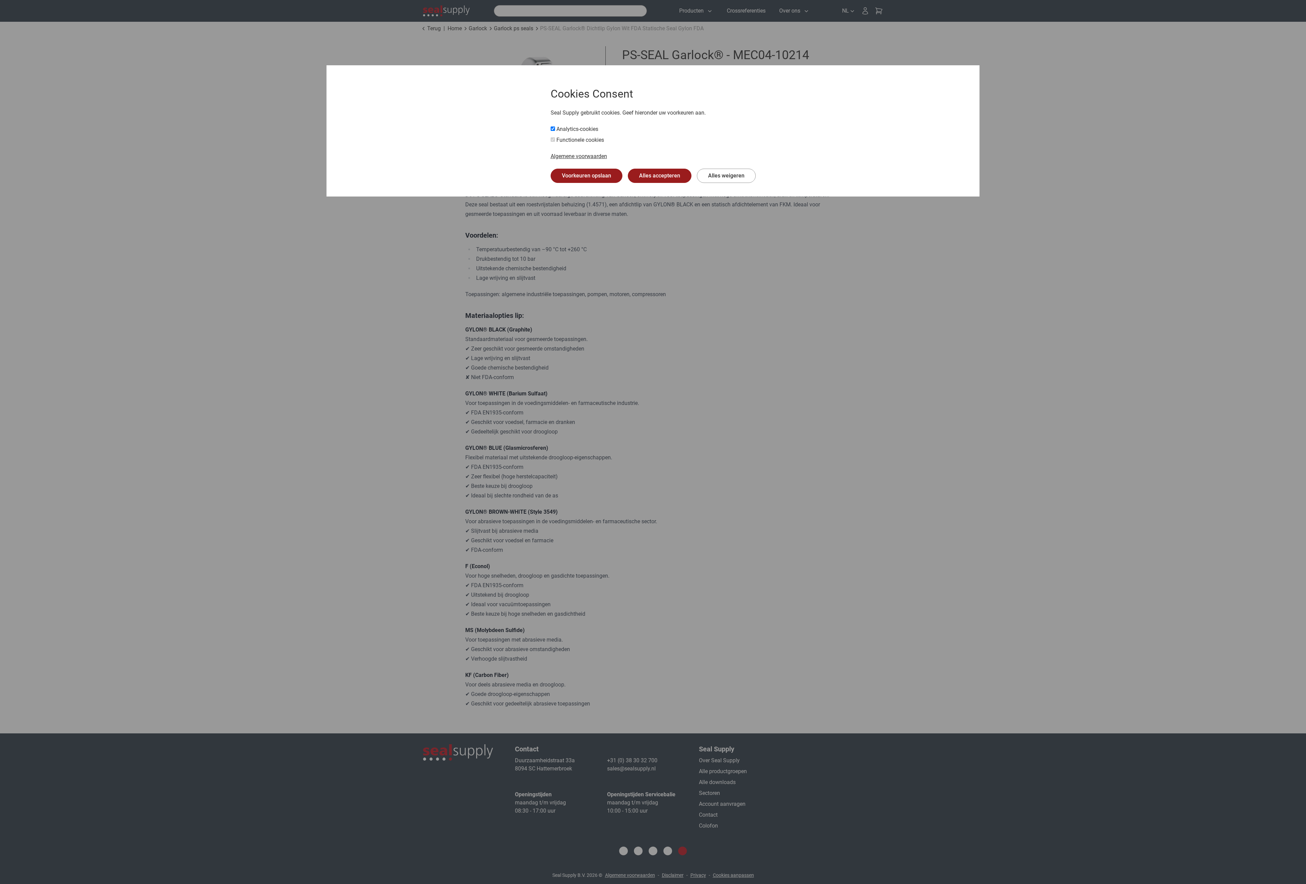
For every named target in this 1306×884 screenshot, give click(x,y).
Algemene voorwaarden (579, 156)
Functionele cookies (579, 140)
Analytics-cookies (576, 129)
